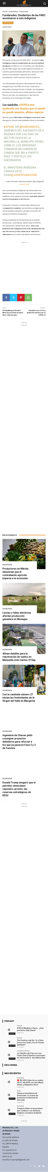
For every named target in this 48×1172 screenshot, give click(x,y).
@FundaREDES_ (30, 126)
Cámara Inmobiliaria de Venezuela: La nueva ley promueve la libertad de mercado (27, 1096)
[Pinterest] (21, 297)
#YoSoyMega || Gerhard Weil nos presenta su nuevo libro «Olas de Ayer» (12, 313)
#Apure (9, 126)
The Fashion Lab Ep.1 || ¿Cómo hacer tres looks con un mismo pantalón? (30, 1042)
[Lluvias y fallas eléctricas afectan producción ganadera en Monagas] (24, 598)
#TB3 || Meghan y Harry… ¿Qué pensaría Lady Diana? (30, 1029)
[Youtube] (43, 1166)
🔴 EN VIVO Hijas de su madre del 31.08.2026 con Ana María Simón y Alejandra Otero (30, 1082)
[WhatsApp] (28, 297)
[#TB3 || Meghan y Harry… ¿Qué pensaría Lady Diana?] (8, 1030)
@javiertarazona (24, 174)
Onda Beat (20, 1077)
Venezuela (23, 11)
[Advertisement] (24, 269)
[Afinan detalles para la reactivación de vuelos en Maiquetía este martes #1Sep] (24, 639)
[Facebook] (6, 297)
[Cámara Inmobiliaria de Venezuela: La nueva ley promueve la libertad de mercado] (8, 1095)
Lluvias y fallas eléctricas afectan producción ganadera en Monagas (16, 616)
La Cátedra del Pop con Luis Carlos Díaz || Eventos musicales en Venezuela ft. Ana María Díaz (31, 1055)
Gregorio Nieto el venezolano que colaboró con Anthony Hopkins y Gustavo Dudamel (30, 1110)
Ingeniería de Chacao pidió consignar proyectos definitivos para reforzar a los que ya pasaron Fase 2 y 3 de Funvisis (19, 742)
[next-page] (7, 801)
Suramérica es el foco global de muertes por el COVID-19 (36, 313)
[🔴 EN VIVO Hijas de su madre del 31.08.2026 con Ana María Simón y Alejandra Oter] (8, 1082)
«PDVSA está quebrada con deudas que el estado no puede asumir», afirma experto (24, 108)
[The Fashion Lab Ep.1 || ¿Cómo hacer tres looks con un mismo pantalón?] (8, 1042)
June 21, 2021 (24, 184)
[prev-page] (4, 801)
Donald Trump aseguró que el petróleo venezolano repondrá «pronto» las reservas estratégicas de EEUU (19, 789)
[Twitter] (13, 297)
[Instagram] (35, 1166)
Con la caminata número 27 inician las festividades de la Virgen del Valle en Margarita (18, 697)
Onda (19, 1090)
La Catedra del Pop (23, 1050)
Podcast (19, 1025)
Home (4, 11)
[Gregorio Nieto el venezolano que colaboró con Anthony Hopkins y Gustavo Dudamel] (8, 1110)
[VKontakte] (39, 1166)
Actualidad (13, 11)
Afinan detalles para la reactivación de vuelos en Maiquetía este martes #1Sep (18, 656)
